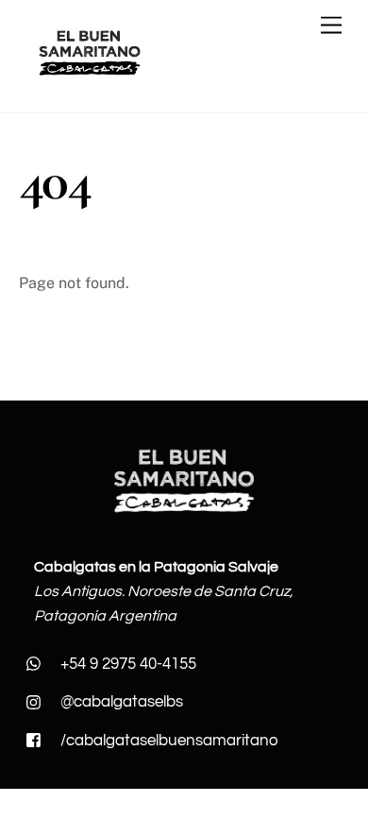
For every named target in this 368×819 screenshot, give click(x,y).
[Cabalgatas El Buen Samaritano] (89, 78)
